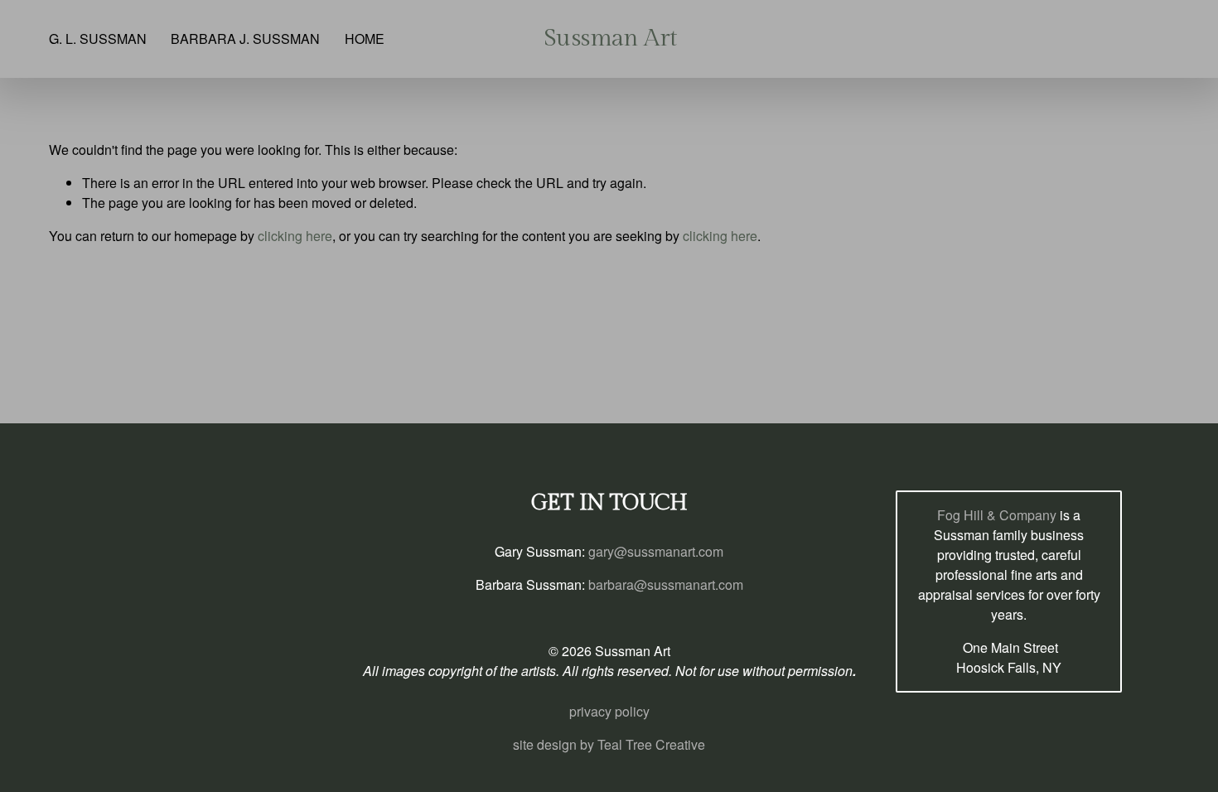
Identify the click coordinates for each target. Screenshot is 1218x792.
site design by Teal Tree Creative (609, 744)
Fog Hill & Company (996, 514)
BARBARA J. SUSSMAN (245, 38)
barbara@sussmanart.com (665, 584)
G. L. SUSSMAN (98, 38)
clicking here (295, 235)
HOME (364, 38)
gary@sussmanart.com (655, 551)
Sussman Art (610, 38)
